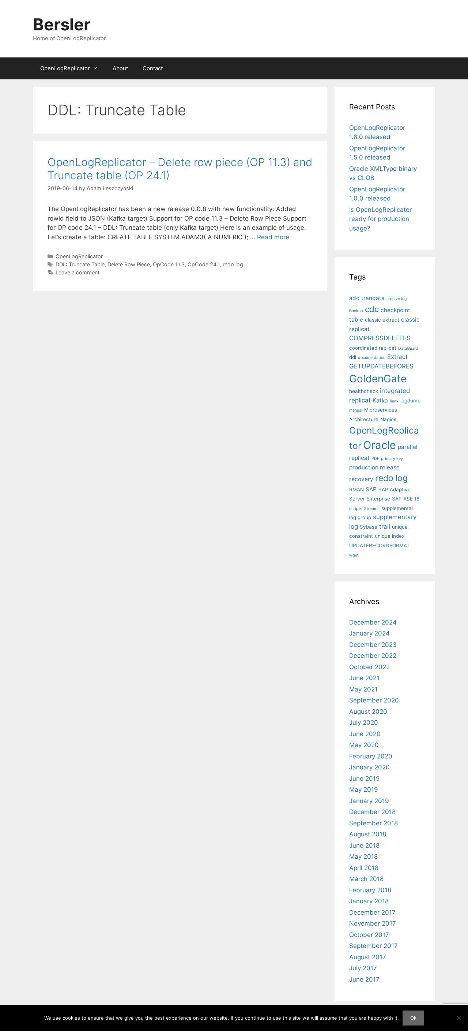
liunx (394, 401)
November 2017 (372, 923)
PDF (375, 458)
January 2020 (369, 767)
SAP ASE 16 (405, 499)
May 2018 (363, 856)
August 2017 (367, 957)
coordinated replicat (372, 348)
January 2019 (369, 801)
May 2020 (364, 745)
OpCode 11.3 (169, 264)
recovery (361, 479)
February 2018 (370, 890)
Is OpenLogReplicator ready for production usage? (380, 219)
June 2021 (364, 678)
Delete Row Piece (128, 264)
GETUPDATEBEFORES (381, 366)
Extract (397, 356)
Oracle (379, 445)
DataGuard (408, 348)
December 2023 (373, 644)
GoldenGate (378, 378)
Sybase (368, 527)
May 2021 (363, 689)
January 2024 (369, 633)
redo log (233, 264)
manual (355, 410)
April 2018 (363, 867)
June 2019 (364, 778)
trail (384, 526)
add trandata (367, 298)
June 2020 (365, 734)
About (120, 68)
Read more (273, 237)
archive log (396, 298)
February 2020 (370, 756)
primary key (392, 458)
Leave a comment (77, 272)
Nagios (388, 419)
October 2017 (369, 934)
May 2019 (363, 789)
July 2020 (363, 722)
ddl (352, 357)
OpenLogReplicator (65, 68)
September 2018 (373, 823)
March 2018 (366, 878)
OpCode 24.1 (204, 264)
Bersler (61, 24)
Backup (356, 310)
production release (374, 467)
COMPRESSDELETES (380, 338)
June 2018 (364, 845)
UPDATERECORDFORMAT (379, 545)
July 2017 (363, 968)
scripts (355, 508)
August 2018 (367, 834)
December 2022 (372, 655)
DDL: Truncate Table (80, 264)
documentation (371, 357)
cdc (372, 309)
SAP (371, 489)
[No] (459, 1017)
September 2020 (374, 700)
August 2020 (368, 711)
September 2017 (373, 945)
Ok (413, 1018)
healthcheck (363, 391)
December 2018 (372, 812)
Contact (153, 68)
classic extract (382, 320)
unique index (389, 536)
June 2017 (364, 979)
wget (354, 555)
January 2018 (369, 901)
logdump (410, 401)
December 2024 (373, 622)
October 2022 (369, 667)
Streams (372, 508)
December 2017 (372, 912)
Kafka (380, 400)
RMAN (356, 489)
